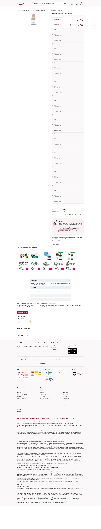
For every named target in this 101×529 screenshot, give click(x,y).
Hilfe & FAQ (65, 396)
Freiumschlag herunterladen (45, 398)
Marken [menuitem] (60, 6)
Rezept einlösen (43, 396)
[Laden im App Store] (75, 349)
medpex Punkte (65, 405)
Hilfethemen (82, 0)
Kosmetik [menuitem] (48, 6)
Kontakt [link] (64, 402)
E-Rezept (64, 390)
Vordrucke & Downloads (44, 400)
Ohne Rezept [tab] (56, 16)
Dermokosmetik (20, 400)
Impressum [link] (56, 418)
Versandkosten (65, 394)
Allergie (18, 390)
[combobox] (49, 3)
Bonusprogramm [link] (20, 0)
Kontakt (41, 390)
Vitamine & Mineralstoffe (21, 398)
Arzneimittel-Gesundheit (25, 10)
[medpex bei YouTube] (64, 372)
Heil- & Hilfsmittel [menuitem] (54, 6)
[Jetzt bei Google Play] (75, 352)
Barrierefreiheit (65, 407)
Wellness (19, 411)
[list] (33, 19)
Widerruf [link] (33, 418)
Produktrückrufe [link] (65, 400)
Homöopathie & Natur (34, 10)
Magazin (25, 0)
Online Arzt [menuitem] (26, 6)
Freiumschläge (65, 392)
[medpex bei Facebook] (59, 372)
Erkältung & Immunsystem (22, 394)
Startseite (18, 10)
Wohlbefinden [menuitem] (42, 6)
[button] (65, 230)
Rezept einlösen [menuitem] (20, 6)
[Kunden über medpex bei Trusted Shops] (78, 373)
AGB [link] (30, 418)
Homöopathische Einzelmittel (43, 10)
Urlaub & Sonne (20, 405)
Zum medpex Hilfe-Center (55, 345)
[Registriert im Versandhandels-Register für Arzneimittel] (50, 373)
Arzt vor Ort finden (76, 230)
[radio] (52, 19)
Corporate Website (21, 418)
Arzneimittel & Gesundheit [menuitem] (34, 6)
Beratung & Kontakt (76, 0)
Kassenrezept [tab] (67, 16)
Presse (27, 418)
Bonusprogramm (43, 394)
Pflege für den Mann (21, 402)
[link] (47, 379)
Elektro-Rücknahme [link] (45, 418)
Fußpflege (19, 409)
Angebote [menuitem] (65, 6)
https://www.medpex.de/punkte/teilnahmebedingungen (47, 467)
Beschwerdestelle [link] (66, 398)
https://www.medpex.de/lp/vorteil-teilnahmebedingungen (55, 441)
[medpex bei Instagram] (61, 372)
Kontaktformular (54, 349)
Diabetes (19, 392)
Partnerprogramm (43, 402)
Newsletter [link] (42, 392)
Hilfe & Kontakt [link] (53, 347)
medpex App (30, 0)
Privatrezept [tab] (78, 16)
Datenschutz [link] (38, 418)
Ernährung (19, 396)
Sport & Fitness (20, 407)
